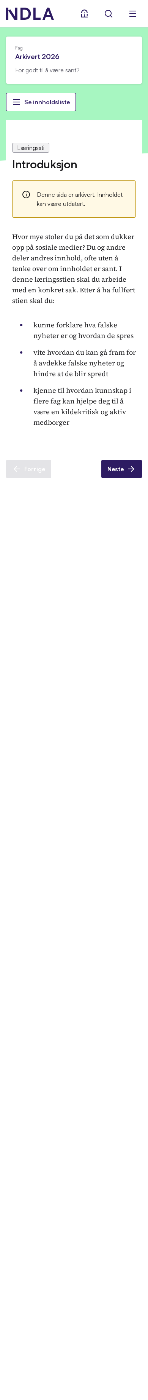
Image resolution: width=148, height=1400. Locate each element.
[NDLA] (30, 14)
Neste (115, 469)
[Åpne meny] (133, 14)
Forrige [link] (34, 469)
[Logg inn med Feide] (84, 14)
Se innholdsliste (47, 102)
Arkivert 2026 (37, 56)
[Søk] (108, 14)
